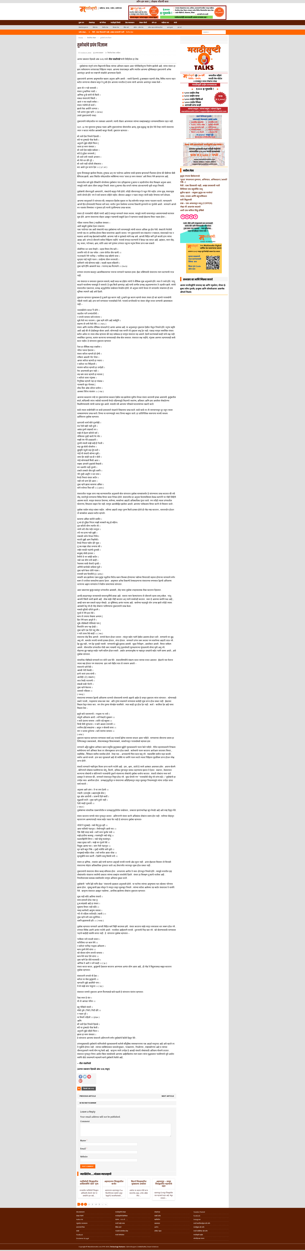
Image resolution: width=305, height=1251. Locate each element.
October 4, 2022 (85, 52)
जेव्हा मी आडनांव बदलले (190, 206)
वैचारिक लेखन (111, 52)
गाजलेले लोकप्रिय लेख (121, 1231)
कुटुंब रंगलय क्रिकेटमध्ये (190, 175)
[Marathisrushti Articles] (100, 9)
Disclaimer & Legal (82, 1238)
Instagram (197, 1219)
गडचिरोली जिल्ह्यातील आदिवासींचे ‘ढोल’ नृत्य (89, 1182)
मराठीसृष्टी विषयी (115, 22)
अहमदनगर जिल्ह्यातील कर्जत (113, 1182)
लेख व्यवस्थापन (129, 22)
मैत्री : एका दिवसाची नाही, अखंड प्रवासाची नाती (200, 185)
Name (83, 1141)
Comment (85, 1121)
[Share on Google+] (80, 1081)
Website (84, 1157)
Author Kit (79, 1219)
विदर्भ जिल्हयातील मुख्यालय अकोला (138, 1182)
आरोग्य (156, 1227)
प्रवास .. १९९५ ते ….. (121, 1219)
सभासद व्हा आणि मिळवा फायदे (198, 280)
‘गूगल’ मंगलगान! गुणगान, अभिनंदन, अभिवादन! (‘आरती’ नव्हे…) (203, 180)
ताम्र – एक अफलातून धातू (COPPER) (196, 203)
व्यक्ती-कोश (157, 1216)
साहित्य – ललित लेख (138, 27)
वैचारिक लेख (105, 27)
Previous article (88, 1096)
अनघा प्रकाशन (99, 52)
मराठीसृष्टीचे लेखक (120, 1212)
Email (83, 1149)
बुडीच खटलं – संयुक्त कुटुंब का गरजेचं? (196, 192)
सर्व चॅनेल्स (103, 22)
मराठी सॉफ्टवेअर (119, 1235)
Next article (168, 1096)
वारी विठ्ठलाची (186, 199)
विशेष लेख (95, 27)
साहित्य (118, 52)
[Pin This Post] (89, 1077)
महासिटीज (157, 1219)
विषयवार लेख (116, 27)
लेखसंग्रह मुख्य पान (83, 27)
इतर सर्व (179, 27)
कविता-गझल (157, 1231)
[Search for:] (214, 32)
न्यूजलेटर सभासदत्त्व (81, 1223)
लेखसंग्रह (92, 22)
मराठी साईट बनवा (120, 1223)
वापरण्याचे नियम (80, 1227)
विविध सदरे (126, 27)
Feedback (79, 1235)
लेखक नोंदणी (143, 22)
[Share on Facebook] (80, 1077)
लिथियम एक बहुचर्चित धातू (191, 188)
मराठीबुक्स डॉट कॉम (198, 1227)
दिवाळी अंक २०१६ (88, 1088)
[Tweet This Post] (85, 1077)
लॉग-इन (154, 22)
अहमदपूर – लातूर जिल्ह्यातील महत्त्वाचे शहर (163, 1183)
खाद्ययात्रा (157, 1223)
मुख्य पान (81, 22)
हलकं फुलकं (170, 27)
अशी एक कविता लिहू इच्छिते (192, 210)
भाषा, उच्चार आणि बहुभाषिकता (193, 196)
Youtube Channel (199, 1212)
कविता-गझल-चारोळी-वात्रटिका (155, 27)
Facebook (196, 1216)
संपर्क (175, 22)
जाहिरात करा (165, 22)
